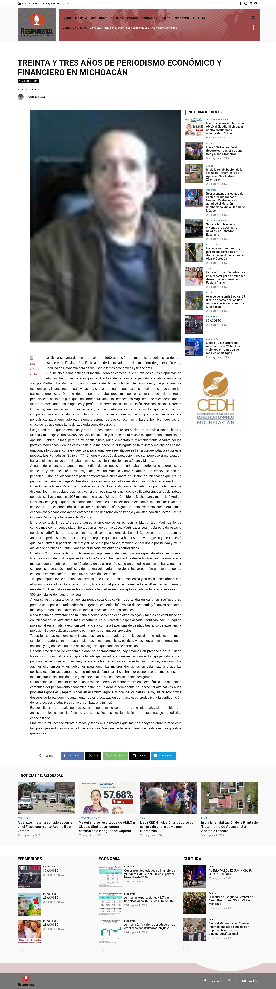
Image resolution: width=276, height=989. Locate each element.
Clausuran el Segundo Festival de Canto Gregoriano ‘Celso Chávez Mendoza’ (231, 900)
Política (210, 268)
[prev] (249, 27)
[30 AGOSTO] (194, 324)
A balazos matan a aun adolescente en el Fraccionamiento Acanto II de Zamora (45, 826)
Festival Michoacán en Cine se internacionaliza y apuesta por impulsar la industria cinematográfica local (229, 928)
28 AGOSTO (50, 924)
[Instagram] (245, 3)
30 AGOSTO (213, 320)
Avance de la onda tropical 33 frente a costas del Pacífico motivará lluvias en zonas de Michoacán (225, 301)
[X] (250, 3)
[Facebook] (240, 3)
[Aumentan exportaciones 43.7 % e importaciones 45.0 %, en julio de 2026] (110, 904)
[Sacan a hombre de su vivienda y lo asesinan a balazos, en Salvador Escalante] (194, 228)
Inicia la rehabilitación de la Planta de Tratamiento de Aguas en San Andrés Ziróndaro (139, 27)
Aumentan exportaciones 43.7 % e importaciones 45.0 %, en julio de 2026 (149, 899)
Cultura (213, 866)
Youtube (253, 981)
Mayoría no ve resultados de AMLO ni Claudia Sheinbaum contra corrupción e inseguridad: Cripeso (225, 128)
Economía (129, 866)
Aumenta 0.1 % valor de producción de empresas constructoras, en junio (149, 926)
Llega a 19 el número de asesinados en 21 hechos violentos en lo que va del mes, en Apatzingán (223, 347)
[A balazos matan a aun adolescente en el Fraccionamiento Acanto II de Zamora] (46, 798)
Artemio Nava (37, 96)
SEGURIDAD (212, 244)
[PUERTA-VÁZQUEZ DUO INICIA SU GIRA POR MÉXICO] (194, 876)
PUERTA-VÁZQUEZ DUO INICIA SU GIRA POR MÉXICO (230, 872)
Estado (209, 143)
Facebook (216, 981)
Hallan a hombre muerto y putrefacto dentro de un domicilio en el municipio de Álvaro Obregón (225, 253)
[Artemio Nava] (21, 97)
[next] (255, 27)
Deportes (211, 190)
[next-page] (26, 950)
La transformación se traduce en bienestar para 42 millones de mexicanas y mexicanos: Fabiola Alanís (225, 277)
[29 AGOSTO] (29, 904)
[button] (253, 17)
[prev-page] (20, 950)
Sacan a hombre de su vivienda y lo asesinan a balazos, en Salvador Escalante (221, 229)
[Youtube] (255, 3)
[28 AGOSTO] (29, 931)
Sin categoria (28, 81)
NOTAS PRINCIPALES (217, 119)
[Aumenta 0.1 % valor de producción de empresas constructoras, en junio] (110, 931)
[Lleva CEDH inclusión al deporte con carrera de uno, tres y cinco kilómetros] (194, 151)
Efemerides (212, 316)
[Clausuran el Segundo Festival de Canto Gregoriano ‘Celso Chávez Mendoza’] (194, 903)
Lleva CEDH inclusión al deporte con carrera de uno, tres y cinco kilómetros (224, 151)
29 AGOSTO (50, 897)
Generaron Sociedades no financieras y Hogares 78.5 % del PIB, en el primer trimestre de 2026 (149, 874)
